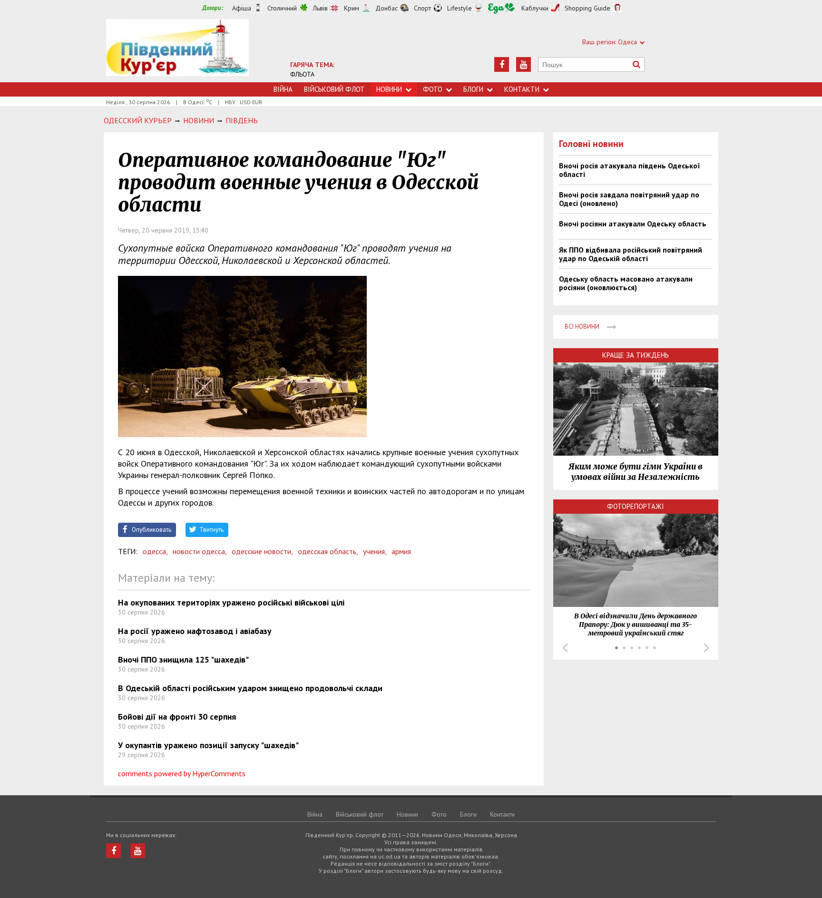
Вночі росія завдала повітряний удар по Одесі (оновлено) (629, 199)
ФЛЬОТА (302, 74)
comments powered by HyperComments (181, 773)
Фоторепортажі (635, 506)
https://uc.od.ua (177, 50)
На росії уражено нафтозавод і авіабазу (195, 630)
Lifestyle (459, 8)
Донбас (386, 8)
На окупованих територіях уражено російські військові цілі (231, 602)
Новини (389, 89)
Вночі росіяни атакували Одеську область (632, 223)
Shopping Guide (587, 8)
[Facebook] (501, 64)
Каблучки (534, 8)
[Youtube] (523, 64)
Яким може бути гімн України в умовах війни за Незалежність (635, 471)
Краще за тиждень (635, 355)
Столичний (282, 8)
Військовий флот (334, 89)
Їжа (501, 8)
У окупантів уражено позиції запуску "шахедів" (208, 745)
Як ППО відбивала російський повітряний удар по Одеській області (630, 254)
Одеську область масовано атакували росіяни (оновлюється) (626, 283)
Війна (283, 89)
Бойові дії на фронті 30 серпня (177, 716)
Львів (320, 8)
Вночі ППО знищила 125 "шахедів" (183, 659)
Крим (351, 8)
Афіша (241, 8)
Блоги (473, 89)
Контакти (521, 89)
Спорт (422, 8)
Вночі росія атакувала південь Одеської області (629, 170)
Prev (565, 648)
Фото (432, 89)
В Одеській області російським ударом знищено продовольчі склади (250, 688)
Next (706, 648)
